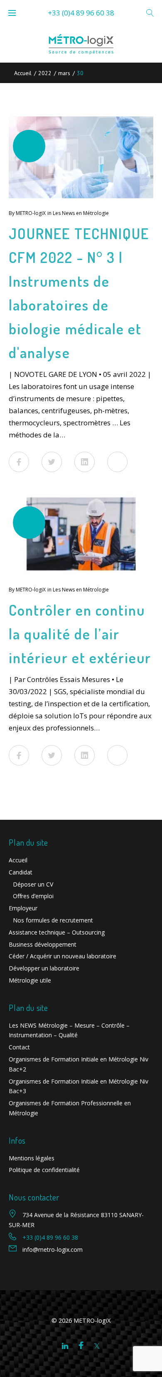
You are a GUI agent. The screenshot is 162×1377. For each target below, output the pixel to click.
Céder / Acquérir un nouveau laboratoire (62, 956)
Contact (19, 1047)
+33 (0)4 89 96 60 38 (81, 13)
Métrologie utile (30, 980)
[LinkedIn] (65, 1346)
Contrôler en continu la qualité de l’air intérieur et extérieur (80, 634)
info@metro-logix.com (52, 1249)
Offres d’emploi (33, 896)
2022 (45, 73)
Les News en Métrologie (81, 213)
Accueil (23, 73)
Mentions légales (31, 1158)
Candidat (20, 872)
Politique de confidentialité (44, 1170)
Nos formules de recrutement (53, 920)
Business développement (42, 944)
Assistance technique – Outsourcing (57, 932)
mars (64, 73)
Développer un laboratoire (44, 968)
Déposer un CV (33, 884)
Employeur (23, 908)
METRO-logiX (31, 213)
